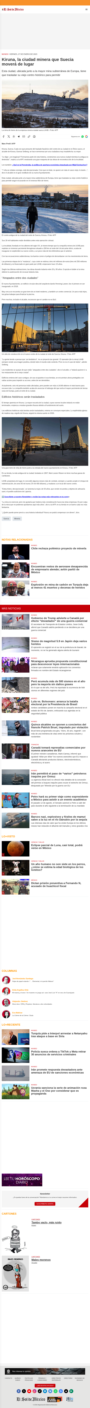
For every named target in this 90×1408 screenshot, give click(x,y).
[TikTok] (40, 1391)
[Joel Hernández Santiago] (6, 979)
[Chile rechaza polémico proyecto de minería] (15, 552)
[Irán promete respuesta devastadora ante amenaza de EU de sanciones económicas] (15, 1073)
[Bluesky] (50, 1391)
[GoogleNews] (61, 1391)
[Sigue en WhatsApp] (82, 136)
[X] (9, 136)
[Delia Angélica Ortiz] (6, 991)
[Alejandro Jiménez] (6, 1002)
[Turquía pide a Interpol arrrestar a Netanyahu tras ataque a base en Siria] (15, 1037)
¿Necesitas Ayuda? (45, 1386)
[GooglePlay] (71, 1391)
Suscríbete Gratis (44, 1204)
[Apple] (66, 1391)
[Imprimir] (34, 136)
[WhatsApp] (13, 136)
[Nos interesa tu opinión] (45, 1371)
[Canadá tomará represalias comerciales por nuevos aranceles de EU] (15, 755)
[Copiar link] (29, 136)
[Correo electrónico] (23, 136)
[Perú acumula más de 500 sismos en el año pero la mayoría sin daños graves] (15, 686)
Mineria (17, 519)
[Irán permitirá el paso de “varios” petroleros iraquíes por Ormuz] (15, 779)
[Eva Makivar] (6, 1014)
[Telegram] (18, 136)
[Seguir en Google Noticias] (86, 136)
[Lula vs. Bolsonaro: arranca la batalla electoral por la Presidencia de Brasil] (15, 707)
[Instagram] (34, 1391)
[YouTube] (29, 1391)
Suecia (6, 519)
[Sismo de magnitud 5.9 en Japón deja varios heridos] (15, 646)
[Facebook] (3, 136)
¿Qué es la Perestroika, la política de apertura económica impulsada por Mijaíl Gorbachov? (49, 165)
